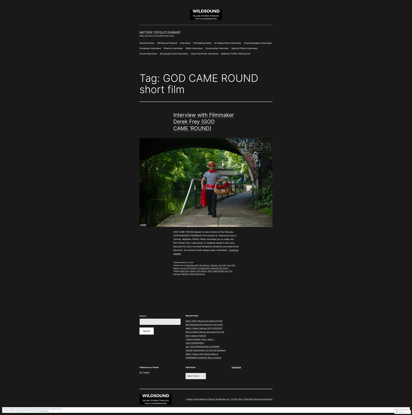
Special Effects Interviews (244, 48)
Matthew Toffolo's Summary (160, 32)
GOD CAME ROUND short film (220, 271)
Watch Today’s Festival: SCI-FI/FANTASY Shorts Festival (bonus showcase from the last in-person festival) (205, 332)
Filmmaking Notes (202, 43)
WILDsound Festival (167, 43)
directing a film (192, 265)
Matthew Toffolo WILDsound (235, 53)
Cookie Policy (44, 411)
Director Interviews (173, 48)
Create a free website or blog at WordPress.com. (208, 399)
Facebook (236, 367)
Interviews (185, 43)
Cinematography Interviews (258, 43)
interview (214, 265)
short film (222, 265)
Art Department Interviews (227, 43)
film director (204, 265)
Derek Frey (184, 271)
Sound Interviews (148, 53)
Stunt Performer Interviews (204, 53)
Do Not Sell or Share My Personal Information (252, 399)
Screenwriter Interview (216, 48)
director (193, 271)
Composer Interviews (150, 48)
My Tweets (144, 372)
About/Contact (146, 43)
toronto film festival (188, 268)
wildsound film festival (219, 268)
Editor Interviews (194, 48)
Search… (143, 316)
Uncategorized (203, 268)
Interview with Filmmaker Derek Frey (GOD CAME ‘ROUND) (203, 121)
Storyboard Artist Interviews (174, 53)
